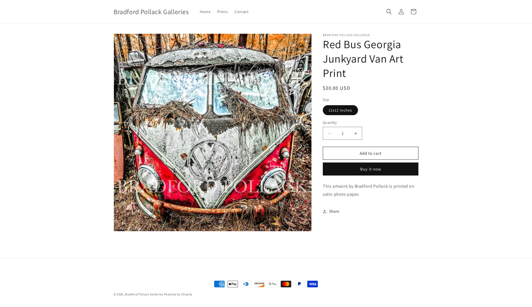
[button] (389, 12)
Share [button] (334, 211)
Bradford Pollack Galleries (144, 294)
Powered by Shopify (178, 294)
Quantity (330, 122)
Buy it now (370, 169)
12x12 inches (340, 110)
